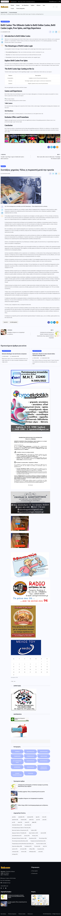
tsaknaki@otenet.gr (6, 882)
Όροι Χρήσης (3, 913)
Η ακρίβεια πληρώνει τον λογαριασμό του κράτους (30, 798)
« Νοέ (12, 681)
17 (13, 669)
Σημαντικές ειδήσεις (17, 846)
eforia (44, 816)
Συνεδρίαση (28, 846)
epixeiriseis (15, 819)
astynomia (30, 816)
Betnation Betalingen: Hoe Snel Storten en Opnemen (14, 353)
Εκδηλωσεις (30, 760)
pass (38, 819)
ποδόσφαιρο (32, 851)
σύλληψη (14, 854)
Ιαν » (15, 681)
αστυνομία (23, 848)
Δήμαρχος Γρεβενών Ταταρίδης (19, 832)
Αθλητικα (38, 5)
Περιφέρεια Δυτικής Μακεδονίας (38, 840)
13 (30, 666)
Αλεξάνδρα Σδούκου (17, 824)
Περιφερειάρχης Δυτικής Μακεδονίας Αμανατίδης (22, 843)
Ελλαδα (12, 5)
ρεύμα (40, 851)
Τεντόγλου (37, 846)
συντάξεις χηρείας (13, 322)
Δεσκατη (44, 756)
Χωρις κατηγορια (13, 12)
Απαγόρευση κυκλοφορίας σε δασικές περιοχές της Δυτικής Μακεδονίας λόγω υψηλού (16, 896)
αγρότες (14, 848)
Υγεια (44, 5)
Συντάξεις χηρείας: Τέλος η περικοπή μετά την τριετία (31, 791)
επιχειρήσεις (40, 848)
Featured (23, 819)
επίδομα (31, 848)
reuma (20, 822)
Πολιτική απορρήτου (12, 913)
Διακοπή (43, 832)
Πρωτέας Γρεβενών (41, 843)
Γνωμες (12, 8)
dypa (37, 816)
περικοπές (6, 322)
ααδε (45, 846)
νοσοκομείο (15, 851)
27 (30, 672)
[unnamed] (30, 502)
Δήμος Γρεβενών (33, 832)
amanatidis (21, 816)
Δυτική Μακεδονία (16, 835)
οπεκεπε (23, 851)
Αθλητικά (44, 751)
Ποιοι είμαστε (35, 871)
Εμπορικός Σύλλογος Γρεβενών (19, 838)
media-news (5, 356)
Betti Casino (21, 40)
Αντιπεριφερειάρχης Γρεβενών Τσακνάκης (21, 827)
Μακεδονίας (32, 838)
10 (13, 666)
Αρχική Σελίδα (4, 12)
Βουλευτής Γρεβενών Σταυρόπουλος (20, 830)
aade (13, 816)
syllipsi (34, 822)
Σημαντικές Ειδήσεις (43, 768)
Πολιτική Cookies (22, 913)
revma (27, 822)
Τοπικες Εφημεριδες (20, 8)
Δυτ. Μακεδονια (25, 5)
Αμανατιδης (28, 824)
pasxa (44, 819)
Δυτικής (26, 835)
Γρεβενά (33, 830)
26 (24, 672)
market (31, 819)
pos (13, 822)
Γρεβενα (32, 5)
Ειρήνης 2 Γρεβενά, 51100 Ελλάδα (9, 878)
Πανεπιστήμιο (43, 838)
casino (17, 751)
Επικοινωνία (34, 873)
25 (19, 672)
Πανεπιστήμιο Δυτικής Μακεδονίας (20, 840)
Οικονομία (30, 767)
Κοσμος (18, 5)
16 (47, 666)
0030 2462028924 (6, 880)
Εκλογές (35, 835)
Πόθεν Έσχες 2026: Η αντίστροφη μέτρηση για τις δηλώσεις (33, 805)
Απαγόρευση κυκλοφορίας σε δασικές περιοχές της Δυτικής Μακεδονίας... (31, 1)
